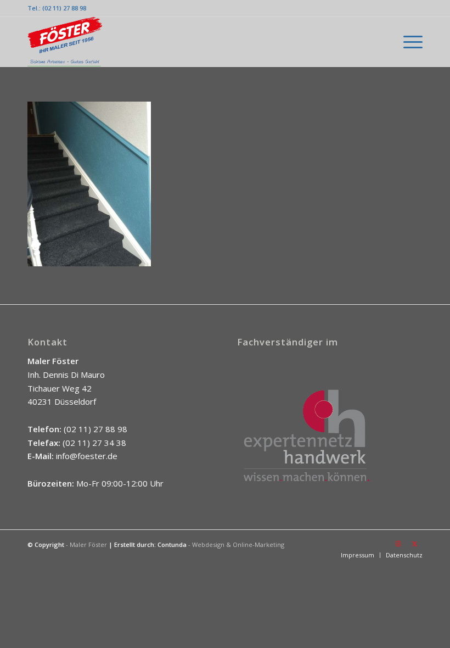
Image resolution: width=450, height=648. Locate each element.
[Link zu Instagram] (398, 543)
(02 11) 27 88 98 (95, 428)
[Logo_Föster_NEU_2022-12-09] (64, 41)
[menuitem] (407, 41)
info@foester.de (86, 455)
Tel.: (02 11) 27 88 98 (56, 8)
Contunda (172, 544)
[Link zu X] (414, 543)
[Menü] (407, 41)
